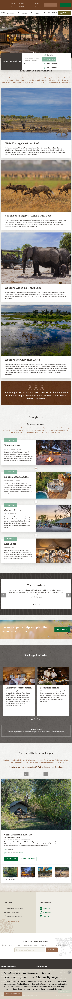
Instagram (47, 912)
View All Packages (27, 859)
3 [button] (38, 52)
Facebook (46, 908)
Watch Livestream (13, 994)
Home (3, 13)
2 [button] (36, 52)
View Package (11, 858)
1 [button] (33, 52)
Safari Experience (10, 13)
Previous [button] (2, 37)
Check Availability (50, 5)
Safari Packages (24, 13)
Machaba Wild (63, 13)
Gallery (5, 5)
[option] (36, 37)
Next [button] (69, 37)
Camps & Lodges (36, 13)
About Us (13, 5)
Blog (30, 5)
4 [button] (40, 719)
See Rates (50, 59)
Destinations (51, 13)
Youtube (46, 916)
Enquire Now (66, 5)
